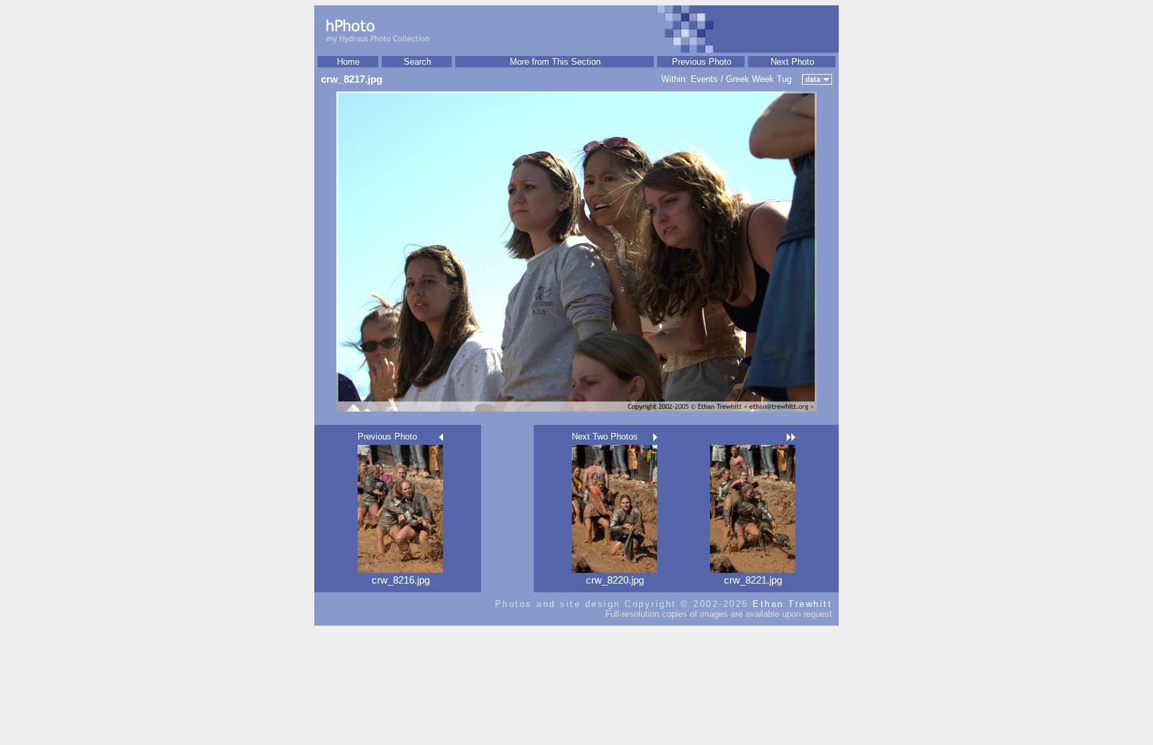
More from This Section (555, 62)
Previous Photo (701, 62)
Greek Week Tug (758, 79)
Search (417, 62)
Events (704, 79)
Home (348, 62)
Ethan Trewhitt (792, 604)
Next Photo (792, 62)
